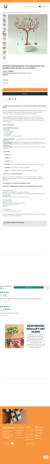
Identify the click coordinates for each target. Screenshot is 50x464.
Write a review (28, 287)
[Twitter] (12, 99)
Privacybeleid (5, 437)
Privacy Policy (29, 434)
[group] (4, 16)
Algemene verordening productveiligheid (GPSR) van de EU (22, 186)
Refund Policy (29, 436)
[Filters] (45, 287)
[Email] (6, 99)
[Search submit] (40, 6)
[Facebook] (9, 99)
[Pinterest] (15, 99)
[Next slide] (6, 62)
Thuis (3, 12)
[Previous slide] (3, 62)
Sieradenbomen (20, 430)
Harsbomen (18, 435)
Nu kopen (25, 93)
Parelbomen (19, 432)
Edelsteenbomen (20, 437)
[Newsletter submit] (12, 443)
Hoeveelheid (5, 83)
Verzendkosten (14, 73)
